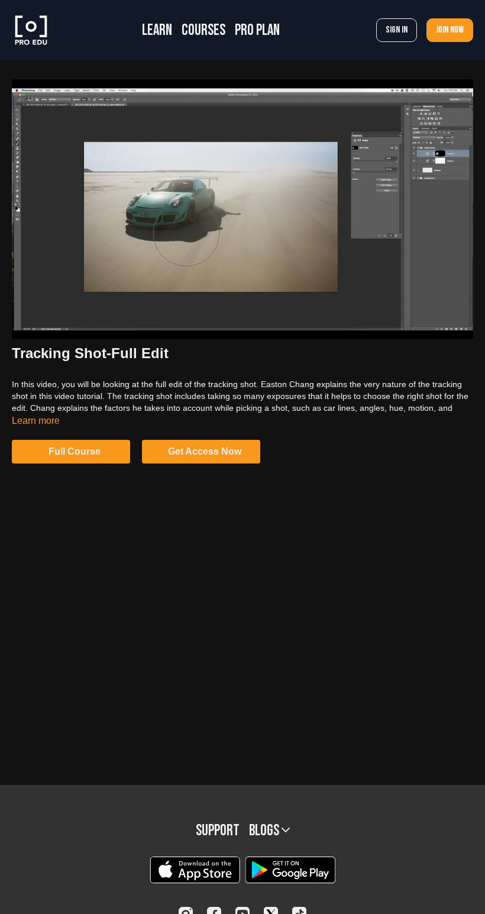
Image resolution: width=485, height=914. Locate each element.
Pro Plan (257, 30)
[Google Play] (290, 870)
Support (218, 831)
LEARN (157, 30)
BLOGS (265, 831)
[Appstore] (195, 870)
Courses (203, 30)
